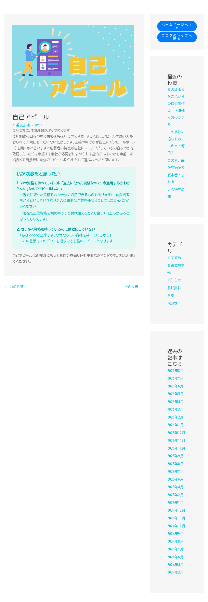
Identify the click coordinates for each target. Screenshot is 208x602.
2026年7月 (175, 378)
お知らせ (174, 280)
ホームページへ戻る (176, 26)
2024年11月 (176, 518)
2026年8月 (175, 370)
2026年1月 (175, 425)
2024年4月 (175, 564)
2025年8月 (175, 464)
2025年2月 (175, 495)
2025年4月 (175, 487)
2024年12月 (176, 510)
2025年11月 (176, 440)
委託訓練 (23, 125)
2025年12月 (176, 433)
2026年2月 (175, 417)
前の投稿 (14, 286)
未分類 (172, 303)
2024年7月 (175, 549)
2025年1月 (175, 502)
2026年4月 (175, 401)
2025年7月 (175, 471)
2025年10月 (176, 448)
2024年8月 (175, 541)
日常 (170, 295)
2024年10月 (176, 526)
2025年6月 (175, 479)
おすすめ (174, 257)
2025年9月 (175, 456)
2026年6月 (175, 386)
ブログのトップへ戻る (176, 37)
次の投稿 (134, 286)
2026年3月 (175, 409)
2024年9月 (175, 533)
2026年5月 (175, 394)
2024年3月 (175, 572)
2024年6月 (175, 557)
